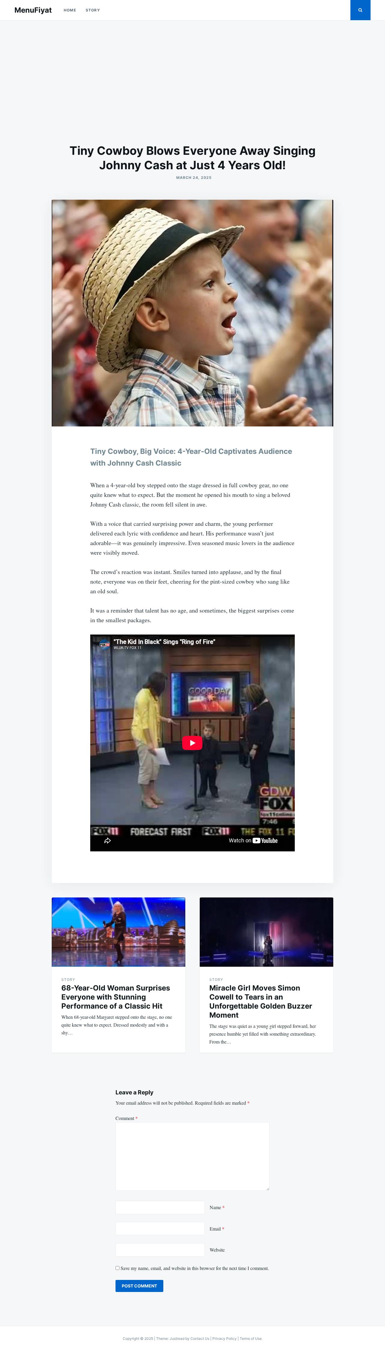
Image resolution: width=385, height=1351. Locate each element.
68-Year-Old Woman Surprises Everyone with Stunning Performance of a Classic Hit (115, 997)
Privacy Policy (224, 1338)
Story (93, 10)
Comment (127, 1118)
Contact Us (199, 1338)
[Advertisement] (192, 82)
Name (217, 1207)
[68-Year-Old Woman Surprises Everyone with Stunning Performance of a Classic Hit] (118, 932)
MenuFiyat (33, 10)
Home (70, 10)
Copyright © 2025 (138, 1338)
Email (217, 1228)
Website (217, 1249)
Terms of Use (251, 1338)
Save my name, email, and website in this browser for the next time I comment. (195, 1268)
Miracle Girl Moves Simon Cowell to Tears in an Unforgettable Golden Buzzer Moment (260, 1001)
